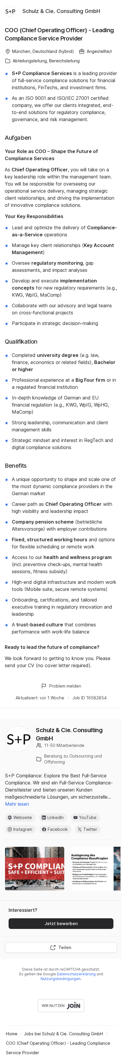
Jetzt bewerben (61, 923)
